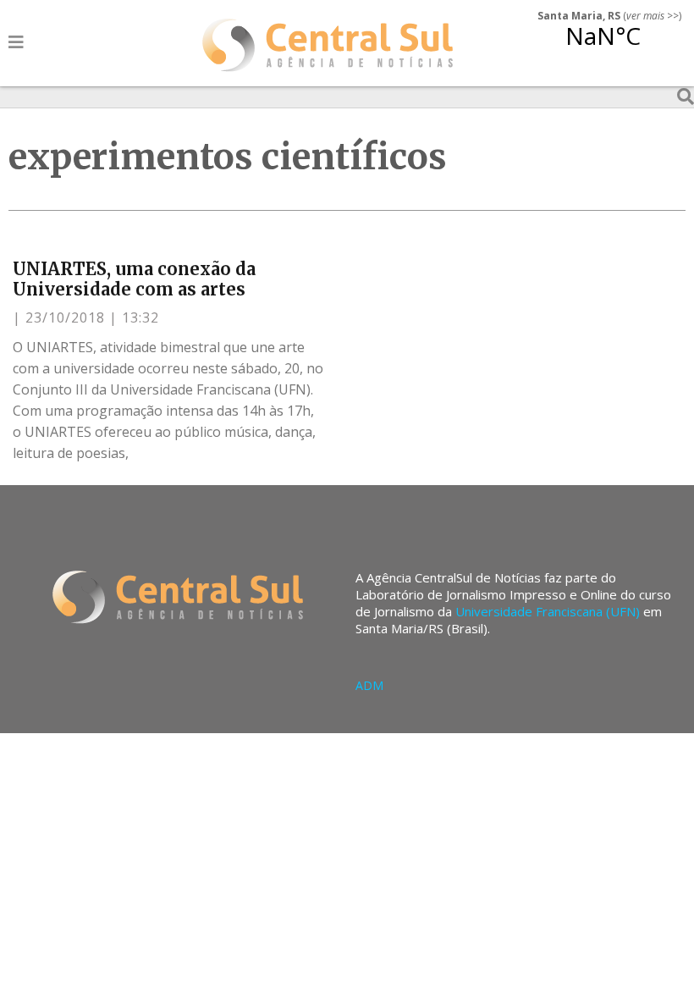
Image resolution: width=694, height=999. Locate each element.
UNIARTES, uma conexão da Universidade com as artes (134, 279)
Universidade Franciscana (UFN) (547, 611)
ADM (369, 685)
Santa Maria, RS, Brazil (603, 46)
